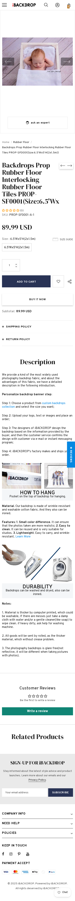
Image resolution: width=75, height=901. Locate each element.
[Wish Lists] (58, 281)
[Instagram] (13, 854)
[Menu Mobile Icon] (4, 5)
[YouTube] (29, 854)
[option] (37, 61)
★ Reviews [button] (71, 454)
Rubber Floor (21, 142)
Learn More (23, 537)
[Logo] (24, 5)
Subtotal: (8, 311)
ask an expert (40, 123)
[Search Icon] (46, 5)
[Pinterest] (21, 854)
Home (5, 142)
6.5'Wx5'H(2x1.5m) (16, 247)
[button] (11, 210)
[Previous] (8, 62)
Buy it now (37, 299)
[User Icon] (57, 5)
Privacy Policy (37, 780)
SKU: (5, 215)
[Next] (67, 62)
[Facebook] (5, 854)
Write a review (37, 711)
